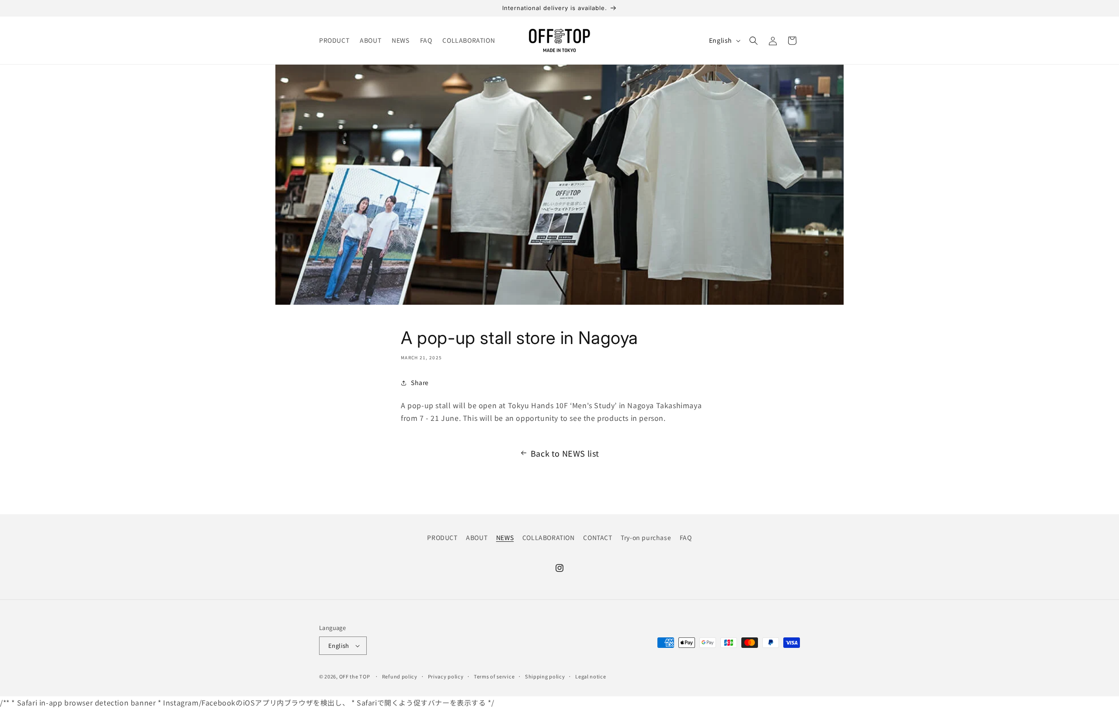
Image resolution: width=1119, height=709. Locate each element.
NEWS (505, 537)
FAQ (686, 537)
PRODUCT (442, 537)
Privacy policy (446, 676)
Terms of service (494, 676)
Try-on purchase (646, 537)
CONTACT (597, 537)
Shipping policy (545, 676)
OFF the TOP (354, 676)
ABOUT (476, 537)
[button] (753, 40)
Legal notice (590, 676)
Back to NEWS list (565, 453)
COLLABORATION (548, 537)
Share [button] (420, 382)
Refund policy (399, 676)
